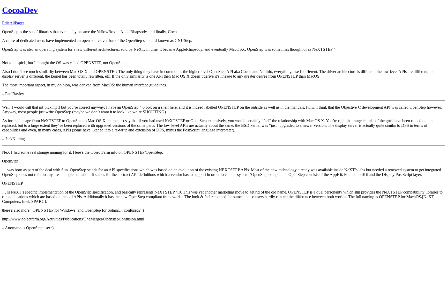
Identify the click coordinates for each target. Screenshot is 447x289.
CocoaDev (20, 10)
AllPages (17, 23)
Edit (5, 23)
